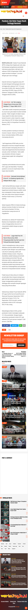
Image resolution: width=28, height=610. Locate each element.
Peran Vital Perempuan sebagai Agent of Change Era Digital (18, 533)
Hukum (10, 544)
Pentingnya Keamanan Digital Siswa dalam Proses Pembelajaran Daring (19, 517)
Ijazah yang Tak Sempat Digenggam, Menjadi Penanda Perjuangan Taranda (18, 576)
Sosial (19, 546)
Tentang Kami (13, 602)
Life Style (24, 544)
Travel (5, 548)
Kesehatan (19, 544)
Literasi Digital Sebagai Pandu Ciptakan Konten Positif (18, 510)
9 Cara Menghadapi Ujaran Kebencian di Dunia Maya (18, 525)
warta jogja (17, 607)
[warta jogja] (14, 598)
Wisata (9, 548)
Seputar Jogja (15, 546)
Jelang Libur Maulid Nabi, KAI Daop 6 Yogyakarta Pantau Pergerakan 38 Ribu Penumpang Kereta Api (14, 389)
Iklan (14, 603)
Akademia (2, 544)
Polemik (10, 546)
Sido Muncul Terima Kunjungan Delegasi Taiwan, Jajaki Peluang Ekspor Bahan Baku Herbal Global (14, 445)
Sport (23, 546)
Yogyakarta (13, 548)
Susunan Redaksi (5, 602)
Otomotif (5, 546)
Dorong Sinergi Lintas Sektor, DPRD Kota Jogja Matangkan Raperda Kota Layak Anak (18, 569)
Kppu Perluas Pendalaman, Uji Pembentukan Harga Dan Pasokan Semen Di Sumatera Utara (13, 376)
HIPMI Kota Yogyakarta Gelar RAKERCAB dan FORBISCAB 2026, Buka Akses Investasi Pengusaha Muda (13, 403)
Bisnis (9, 330)
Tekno (2, 548)
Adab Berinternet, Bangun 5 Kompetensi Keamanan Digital (18, 502)
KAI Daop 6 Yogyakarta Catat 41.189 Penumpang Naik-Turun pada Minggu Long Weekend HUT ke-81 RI (13, 417)
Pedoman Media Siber (22, 602)
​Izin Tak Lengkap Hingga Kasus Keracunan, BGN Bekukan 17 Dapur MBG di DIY (12, 104)
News (2, 546)
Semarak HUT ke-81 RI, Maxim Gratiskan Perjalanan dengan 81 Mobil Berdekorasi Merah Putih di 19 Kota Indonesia (13, 431)
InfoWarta (14, 544)
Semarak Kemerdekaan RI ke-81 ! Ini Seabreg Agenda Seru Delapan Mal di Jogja (14, 178)
